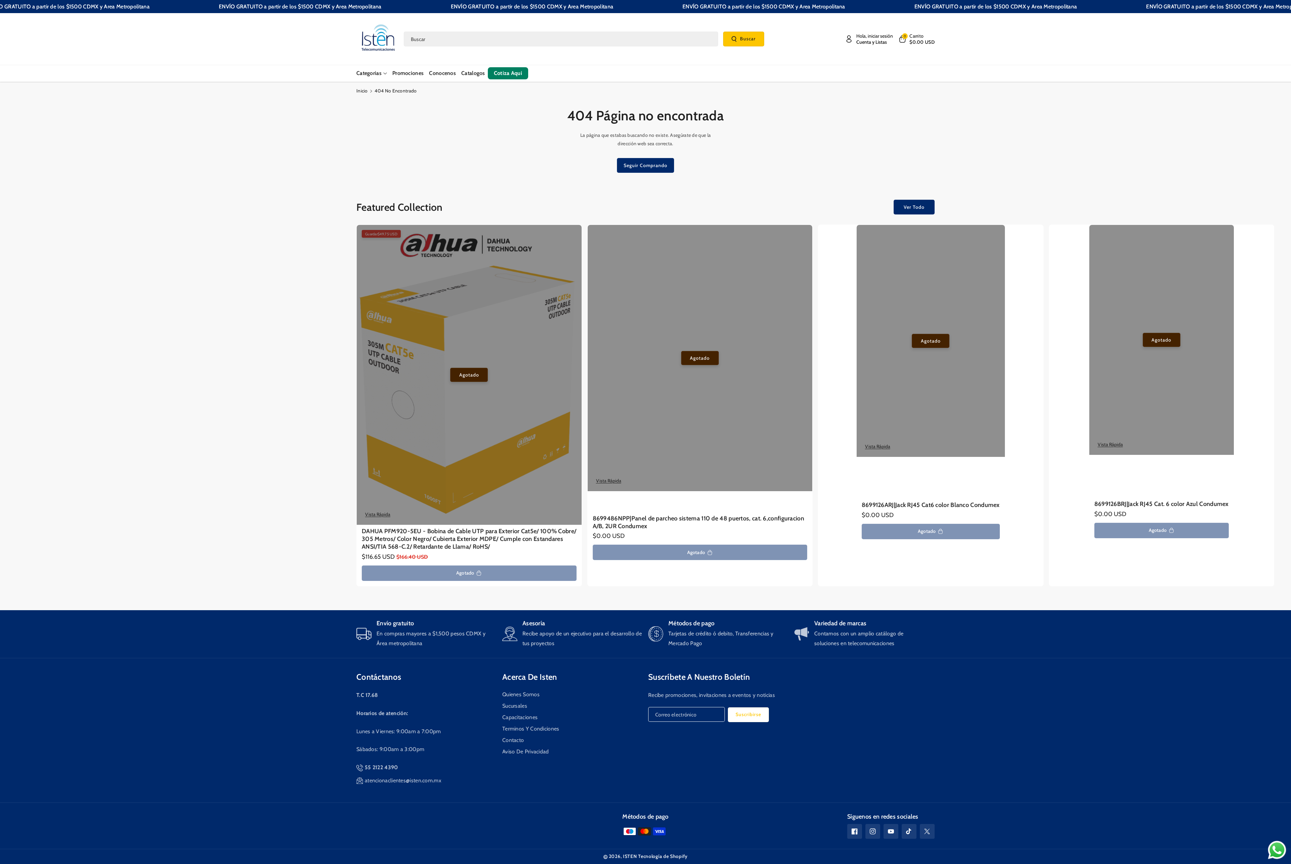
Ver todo (914, 207)
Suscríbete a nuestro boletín (699, 677)
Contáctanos (378, 677)
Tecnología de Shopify (663, 856)
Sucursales (514, 706)
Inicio (362, 91)
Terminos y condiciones (530, 728)
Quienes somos (521, 694)
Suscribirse (748, 714)
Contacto (513, 740)
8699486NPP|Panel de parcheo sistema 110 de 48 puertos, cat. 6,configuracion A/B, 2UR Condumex (699, 522)
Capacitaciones (520, 717)
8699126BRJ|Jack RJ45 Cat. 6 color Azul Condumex (1161, 504)
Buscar (748, 39)
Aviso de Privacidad (525, 751)
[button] (916, 39)
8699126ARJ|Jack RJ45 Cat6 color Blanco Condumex (931, 505)
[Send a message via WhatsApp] (1277, 850)
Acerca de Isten (529, 677)
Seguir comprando (645, 165)
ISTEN (630, 856)
